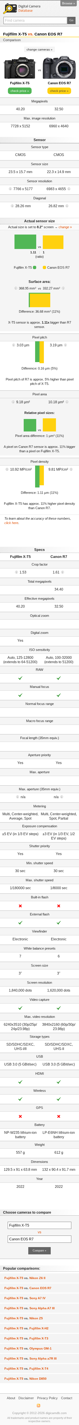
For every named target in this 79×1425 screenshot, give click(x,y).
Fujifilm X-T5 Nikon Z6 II (24, 1278)
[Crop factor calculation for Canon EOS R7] (62, 571)
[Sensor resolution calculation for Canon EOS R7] (69, 188)
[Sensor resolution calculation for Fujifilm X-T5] (10, 188)
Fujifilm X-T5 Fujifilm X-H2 (26, 1328)
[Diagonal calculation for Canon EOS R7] (67, 205)
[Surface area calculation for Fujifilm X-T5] (16, 287)
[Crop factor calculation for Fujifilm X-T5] (16, 571)
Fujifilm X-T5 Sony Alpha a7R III (30, 1358)
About (11, 1398)
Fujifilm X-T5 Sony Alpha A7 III (29, 1308)
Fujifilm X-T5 (19, 83)
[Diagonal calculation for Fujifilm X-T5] (12, 205)
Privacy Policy (47, 1398)
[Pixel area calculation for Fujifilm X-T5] (13, 401)
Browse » (68, 3)
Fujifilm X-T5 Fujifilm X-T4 (26, 1368)
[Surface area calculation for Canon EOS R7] (63, 287)
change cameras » (39, 49)
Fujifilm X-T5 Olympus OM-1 (28, 1348)
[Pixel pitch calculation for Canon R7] (65, 344)
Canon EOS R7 (59, 83)
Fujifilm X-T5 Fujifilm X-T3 (26, 1338)
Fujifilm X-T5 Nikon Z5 (23, 1318)
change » (65, 227)
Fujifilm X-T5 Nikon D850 (25, 1378)
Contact (66, 1398)
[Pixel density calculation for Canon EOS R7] (71, 469)
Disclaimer (26, 1398)
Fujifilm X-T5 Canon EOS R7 (27, 1288)
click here (11, 523)
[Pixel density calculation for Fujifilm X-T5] (7, 469)
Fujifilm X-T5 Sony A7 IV (24, 1298)
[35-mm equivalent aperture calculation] (17, 796)
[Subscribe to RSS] (38, 1405)
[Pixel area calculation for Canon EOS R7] (67, 401)
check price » (20, 91)
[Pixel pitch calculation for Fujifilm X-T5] (13, 344)
